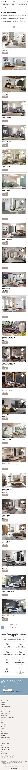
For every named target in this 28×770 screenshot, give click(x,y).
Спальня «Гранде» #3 (7, 541)
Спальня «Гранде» (6, 515)
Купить (5, 52)
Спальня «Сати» (6, 313)
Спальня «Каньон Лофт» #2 (8, 363)
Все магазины (4, 715)
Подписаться (7, 689)
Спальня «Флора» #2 (7, 215)
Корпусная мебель (5, 700)
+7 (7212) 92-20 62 (5, 743)
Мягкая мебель (4, 699)
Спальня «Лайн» (6, 389)
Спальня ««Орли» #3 (6, 141)
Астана (2, 722)
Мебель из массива (5, 713)
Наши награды (4, 710)
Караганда (3, 724)
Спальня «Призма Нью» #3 (8, 615)
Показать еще (14, 624)
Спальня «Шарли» (6, 463)
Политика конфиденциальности (8, 739)
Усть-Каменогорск (5, 733)
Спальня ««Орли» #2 (6, 117)
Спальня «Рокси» (6, 92)
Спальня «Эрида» (6, 264)
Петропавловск (4, 730)
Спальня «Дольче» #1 (7, 239)
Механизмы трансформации (7, 717)
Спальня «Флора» (6, 190)
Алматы (3, 720)
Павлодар (3, 728)
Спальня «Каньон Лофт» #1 (8, 337)
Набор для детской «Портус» (9, 48)
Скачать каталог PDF (5, 711)
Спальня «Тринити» (6, 439)
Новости (3, 704)
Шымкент (3, 735)
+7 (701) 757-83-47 (22, 4)
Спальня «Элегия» (6, 70)
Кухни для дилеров (5, 737)
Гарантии (3, 708)
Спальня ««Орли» (6, 166)
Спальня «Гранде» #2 (7, 489)
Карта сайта (14, 768)
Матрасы (3, 702)
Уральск (3, 731)
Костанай (3, 726)
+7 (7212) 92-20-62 (5, 747)
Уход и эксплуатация (5, 706)
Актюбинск (3, 719)
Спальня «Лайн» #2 (6, 414)
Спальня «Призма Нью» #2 (8, 591)
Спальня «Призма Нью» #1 (8, 566)
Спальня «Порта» (6, 288)
